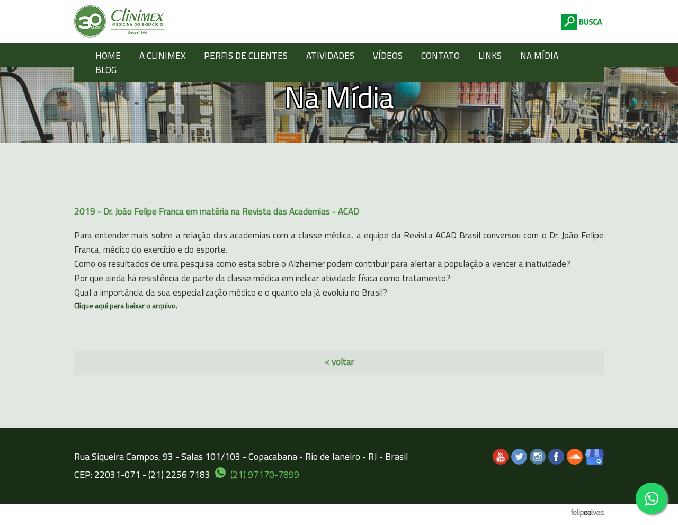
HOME (108, 56)
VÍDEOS (388, 56)
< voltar (339, 362)
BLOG (106, 70)
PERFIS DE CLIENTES (246, 56)
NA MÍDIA (539, 56)
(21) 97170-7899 (264, 474)
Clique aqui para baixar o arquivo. (125, 305)
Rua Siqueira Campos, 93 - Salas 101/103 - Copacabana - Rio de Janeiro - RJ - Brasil (241, 456)
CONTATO (440, 56)
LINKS (490, 56)
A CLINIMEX (162, 56)
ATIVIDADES (330, 56)
